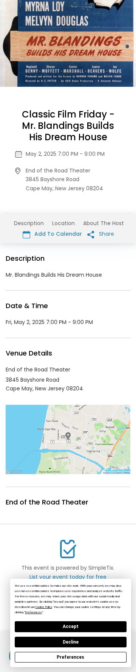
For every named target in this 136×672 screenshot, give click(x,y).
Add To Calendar (57, 234)
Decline (71, 642)
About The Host (103, 223)
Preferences (70, 657)
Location (63, 223)
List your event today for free (68, 577)
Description (29, 223)
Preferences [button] (33, 612)
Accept (71, 626)
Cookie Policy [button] (44, 607)
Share (105, 234)
